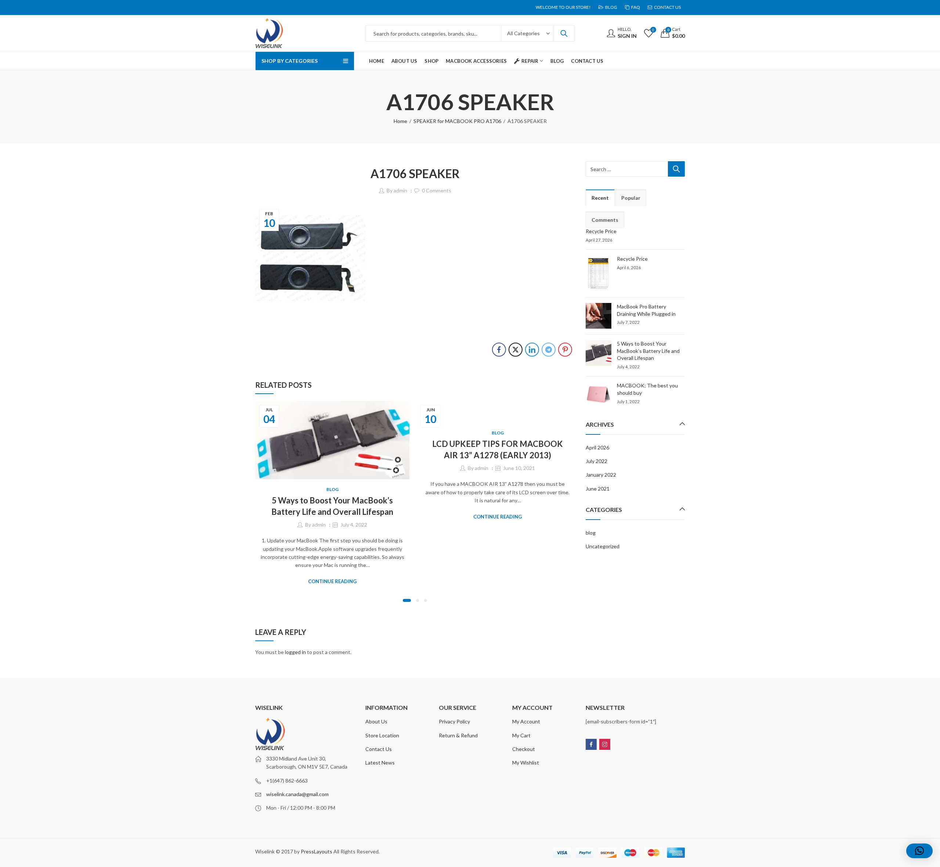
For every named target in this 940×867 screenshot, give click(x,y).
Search (564, 33)
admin (400, 190)
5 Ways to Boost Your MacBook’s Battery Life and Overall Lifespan (648, 350)
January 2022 (601, 475)
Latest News (380, 762)
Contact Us (378, 749)
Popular (630, 198)
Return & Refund (458, 735)
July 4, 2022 (353, 524)
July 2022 (596, 461)
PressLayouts (316, 851)
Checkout (523, 749)
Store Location (382, 735)
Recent (600, 198)
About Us (376, 721)
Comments (605, 220)
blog (332, 489)
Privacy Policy (454, 721)
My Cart (521, 735)
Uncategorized (602, 546)
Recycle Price (601, 231)
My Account (526, 721)
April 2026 (597, 447)
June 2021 (598, 488)
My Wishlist (525, 762)
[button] (406, 600)
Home (400, 121)
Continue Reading (332, 581)
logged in (295, 652)
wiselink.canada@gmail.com (297, 794)
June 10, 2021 (519, 468)
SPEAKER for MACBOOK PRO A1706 (457, 121)
